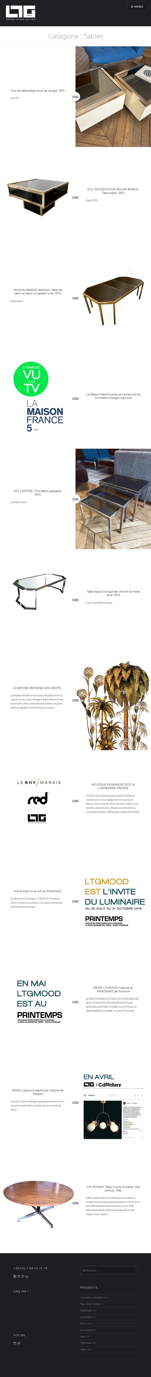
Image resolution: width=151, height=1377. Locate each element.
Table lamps (85, 1343)
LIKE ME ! (21, 1291)
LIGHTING (85, 1317)
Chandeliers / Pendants (91, 1297)
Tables (83, 1349)
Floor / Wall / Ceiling (89, 1304)
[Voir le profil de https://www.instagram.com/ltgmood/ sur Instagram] (18, 1276)
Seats (83, 1336)
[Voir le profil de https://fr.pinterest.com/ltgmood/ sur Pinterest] (22, 1276)
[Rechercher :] (108, 1270)
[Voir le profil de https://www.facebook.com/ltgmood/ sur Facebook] (14, 1276)
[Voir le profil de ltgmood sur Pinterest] (18, 1343)
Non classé (85, 1330)
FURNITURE (86, 1310)
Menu (138, 6)
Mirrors (84, 1323)
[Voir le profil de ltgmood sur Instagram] (14, 1343)
